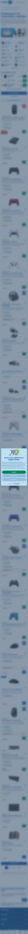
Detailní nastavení (14, 475)
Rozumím (14, 472)
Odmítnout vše (14, 479)
